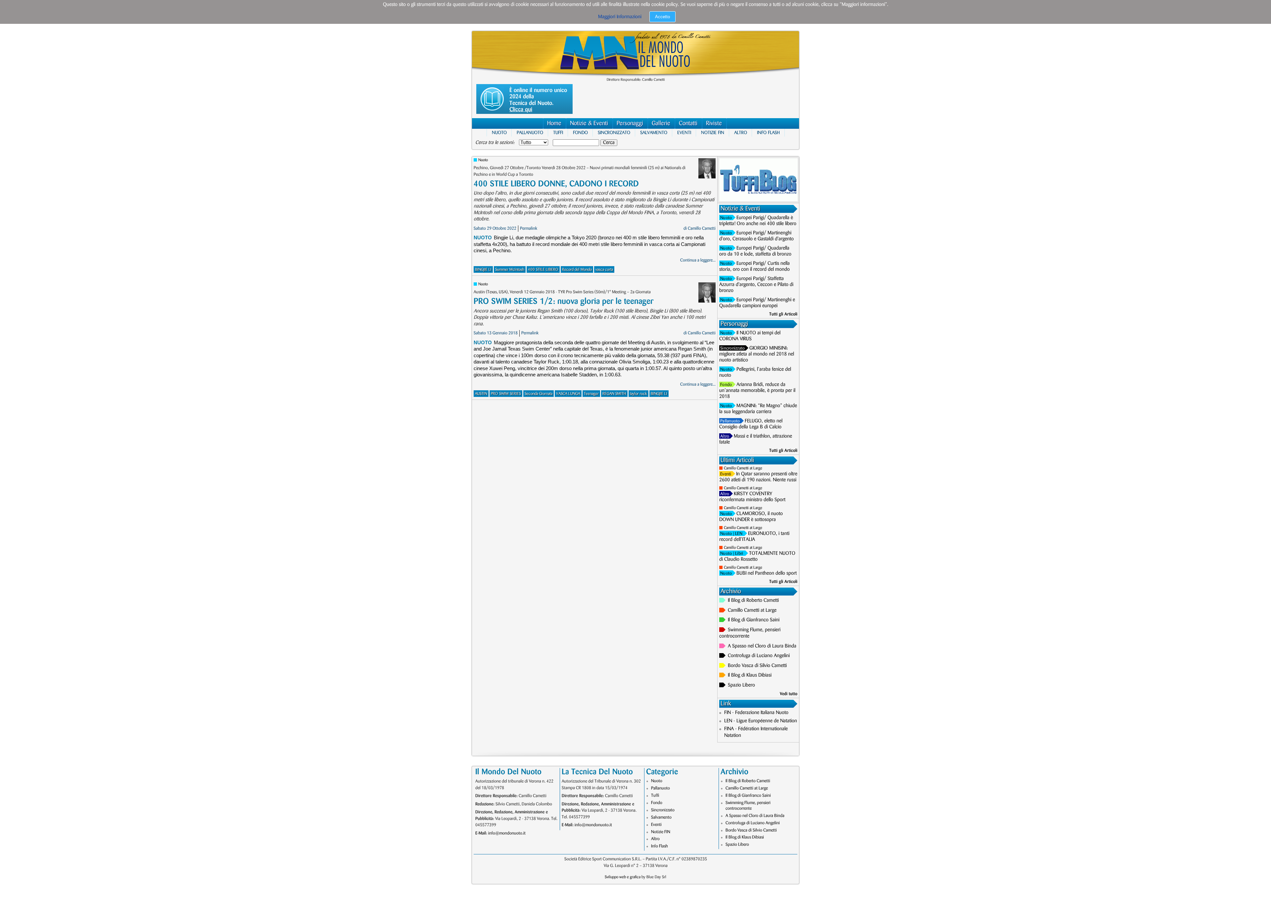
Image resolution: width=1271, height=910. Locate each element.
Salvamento (653, 132)
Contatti (688, 123)
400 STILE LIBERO (543, 269)
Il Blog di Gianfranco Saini (753, 620)
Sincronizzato (614, 132)
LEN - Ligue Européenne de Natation (760, 721)
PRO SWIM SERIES (506, 394)
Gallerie (661, 123)
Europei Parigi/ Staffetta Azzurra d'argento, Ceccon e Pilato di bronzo (756, 284)
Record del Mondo (577, 269)
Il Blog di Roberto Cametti (753, 600)
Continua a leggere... (698, 260)
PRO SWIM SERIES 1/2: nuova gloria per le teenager (563, 301)
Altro (740, 132)
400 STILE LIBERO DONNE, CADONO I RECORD (556, 184)
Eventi (684, 132)
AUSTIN (481, 394)
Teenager (591, 394)
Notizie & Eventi (589, 123)
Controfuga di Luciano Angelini (759, 655)
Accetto (662, 16)
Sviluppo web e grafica (622, 877)
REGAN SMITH (614, 394)
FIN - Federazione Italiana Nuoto (756, 712)
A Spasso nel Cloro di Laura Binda (762, 646)
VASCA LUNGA (568, 394)
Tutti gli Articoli (783, 314)
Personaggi (630, 123)
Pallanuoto (530, 132)
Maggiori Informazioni (619, 17)
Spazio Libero (741, 685)
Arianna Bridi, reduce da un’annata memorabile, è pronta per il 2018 (757, 390)
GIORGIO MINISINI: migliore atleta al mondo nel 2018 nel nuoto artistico (756, 354)
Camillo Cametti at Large (743, 468)
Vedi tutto (788, 694)
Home (554, 123)
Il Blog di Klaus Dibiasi (750, 675)
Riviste (714, 123)
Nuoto (499, 132)
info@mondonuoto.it (507, 833)
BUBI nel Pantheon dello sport (766, 573)
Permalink (528, 228)
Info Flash (768, 132)
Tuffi (558, 132)
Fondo (580, 132)
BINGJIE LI (483, 269)
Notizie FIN (712, 132)
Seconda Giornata (538, 394)
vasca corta (604, 269)
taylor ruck (638, 394)
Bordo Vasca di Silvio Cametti (757, 665)
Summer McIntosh (509, 269)
